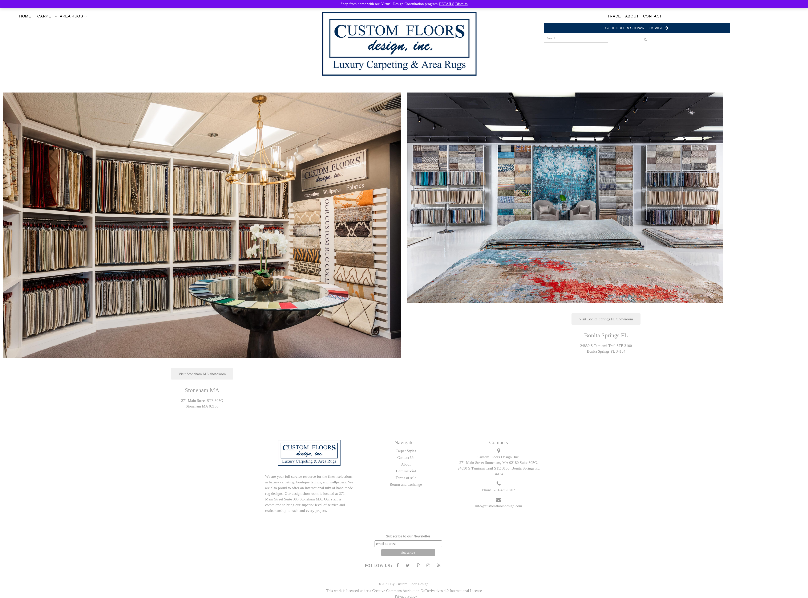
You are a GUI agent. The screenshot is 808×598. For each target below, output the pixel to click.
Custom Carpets (55, 30)
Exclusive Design (55, 26)
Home (25, 16)
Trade (614, 16)
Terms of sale (406, 478)
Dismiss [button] (461, 4)
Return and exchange (406, 484)
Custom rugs (77, 26)
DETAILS (446, 4)
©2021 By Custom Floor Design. (404, 584)
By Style (55, 22)
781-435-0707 (504, 490)
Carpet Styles (406, 451)
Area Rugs (71, 16)
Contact (652, 16)
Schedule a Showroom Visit (635, 28)
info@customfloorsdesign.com (498, 506)
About (632, 16)
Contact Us (405, 457)
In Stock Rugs (77, 22)
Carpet (45, 16)
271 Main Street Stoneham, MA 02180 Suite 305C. (498, 462)
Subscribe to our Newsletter (408, 536)
